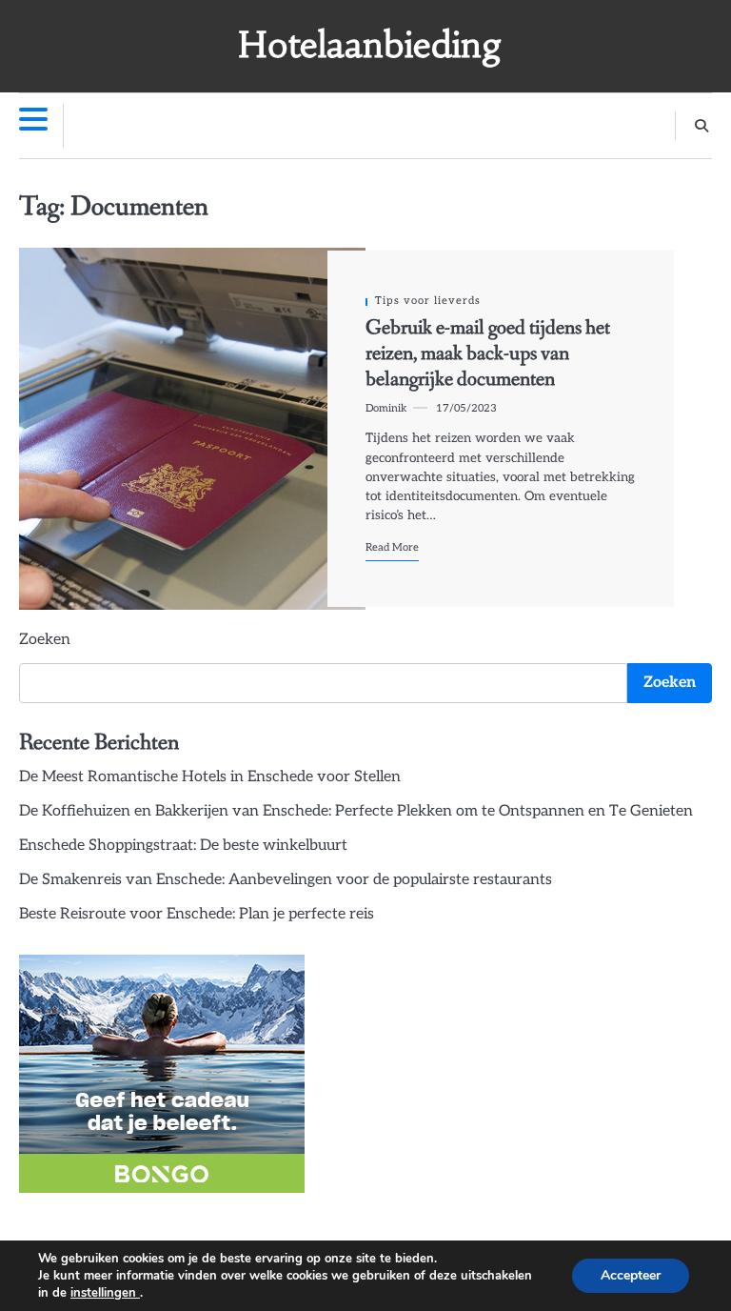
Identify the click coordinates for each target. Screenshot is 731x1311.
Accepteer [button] (631, 1275)
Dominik (386, 408)
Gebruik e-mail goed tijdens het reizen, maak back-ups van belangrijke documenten (488, 353)
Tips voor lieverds (428, 300)
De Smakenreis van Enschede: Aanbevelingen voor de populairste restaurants (285, 880)
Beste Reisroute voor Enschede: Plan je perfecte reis (196, 914)
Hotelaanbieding (370, 45)
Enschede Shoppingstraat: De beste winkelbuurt (183, 846)
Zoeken (44, 640)
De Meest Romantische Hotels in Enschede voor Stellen (210, 777)
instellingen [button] (105, 1292)
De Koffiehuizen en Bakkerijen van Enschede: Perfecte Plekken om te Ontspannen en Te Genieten (356, 811)
